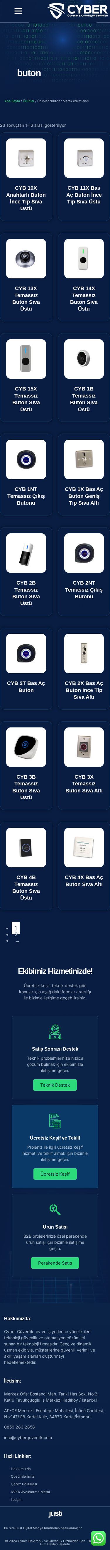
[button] (18, 11)
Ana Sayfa (12, 101)
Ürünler (28, 101)
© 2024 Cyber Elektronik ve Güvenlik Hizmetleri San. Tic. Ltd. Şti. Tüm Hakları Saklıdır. (55, 1542)
